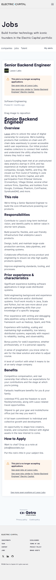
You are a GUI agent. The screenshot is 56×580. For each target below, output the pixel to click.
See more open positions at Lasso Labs (28, 492)
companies (6, 48)
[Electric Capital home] (13, 4)
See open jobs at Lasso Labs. (24, 85)
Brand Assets (35, 550)
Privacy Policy (35, 547)
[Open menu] (49, 4)
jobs (16, 48)
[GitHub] (12, 556)
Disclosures (34, 540)
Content (4, 547)
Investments (5, 540)
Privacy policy (21, 520)
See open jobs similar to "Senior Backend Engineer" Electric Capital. (29, 90)
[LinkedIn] (7, 556)
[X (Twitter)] (3, 556)
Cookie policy (34, 520)
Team (3, 544)
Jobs (3, 550)
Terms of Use (35, 544)
